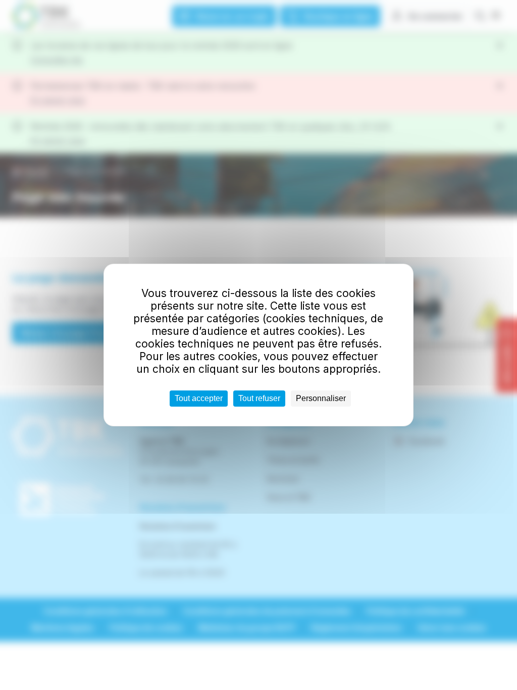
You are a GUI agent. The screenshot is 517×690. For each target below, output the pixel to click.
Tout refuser (259, 398)
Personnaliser (321, 398)
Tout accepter (199, 398)
